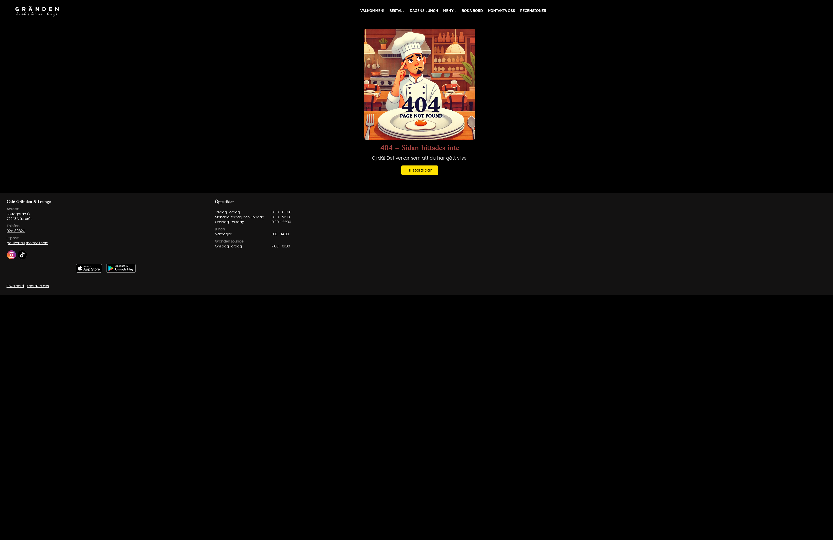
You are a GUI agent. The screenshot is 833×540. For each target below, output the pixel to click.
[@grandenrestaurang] (12, 253)
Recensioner (533, 10)
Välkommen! (372, 10)
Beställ (397, 10)
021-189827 (16, 230)
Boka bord (472, 10)
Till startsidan (420, 170)
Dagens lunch (424, 10)
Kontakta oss (501, 10)
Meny (448, 10)
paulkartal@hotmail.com (27, 243)
